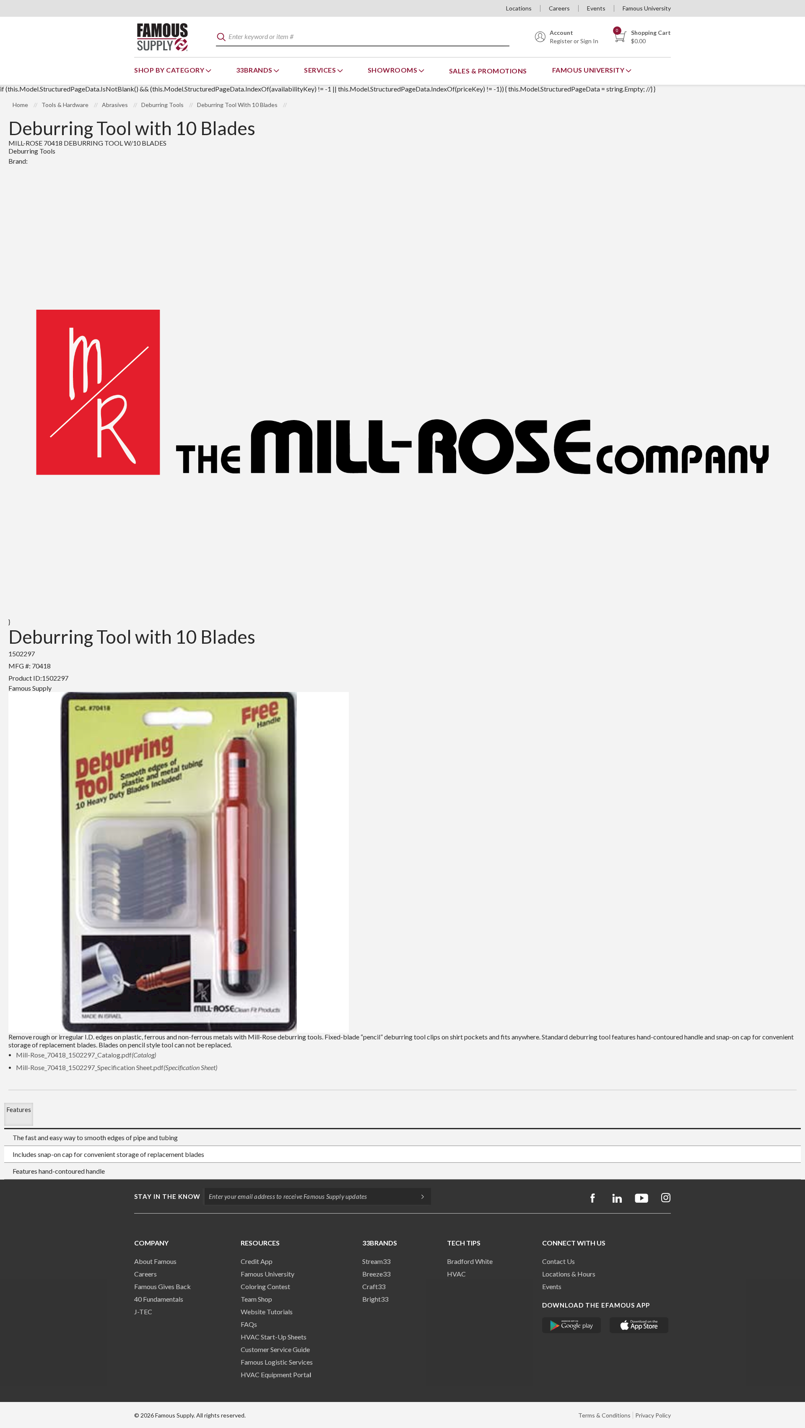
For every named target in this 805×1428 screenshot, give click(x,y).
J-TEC (143, 1312)
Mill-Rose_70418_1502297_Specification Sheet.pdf (116, 1067)
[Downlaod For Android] (571, 1325)
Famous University (647, 8)
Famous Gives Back (162, 1286)
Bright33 (375, 1299)
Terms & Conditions (604, 1415)
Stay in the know (167, 1196)
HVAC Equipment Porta (275, 1374)
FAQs (249, 1324)
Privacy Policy (653, 1415)
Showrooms (393, 70)
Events (596, 8)
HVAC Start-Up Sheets (273, 1337)
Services (321, 70)
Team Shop (256, 1299)
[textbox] (362, 37)
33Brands (255, 70)
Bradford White (470, 1261)
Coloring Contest (265, 1286)
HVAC (456, 1274)
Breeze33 (376, 1274)
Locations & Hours (568, 1274)
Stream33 (376, 1261)
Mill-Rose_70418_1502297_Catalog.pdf (86, 1055)
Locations (519, 8)
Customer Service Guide (275, 1349)
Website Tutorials (267, 1312)
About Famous (155, 1261)
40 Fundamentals (158, 1299)
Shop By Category (170, 70)
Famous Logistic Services (277, 1362)
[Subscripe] (418, 1196)
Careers (559, 8)
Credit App (257, 1261)
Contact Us (558, 1261)
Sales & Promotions (488, 71)
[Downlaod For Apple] (639, 1325)
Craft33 (373, 1286)
